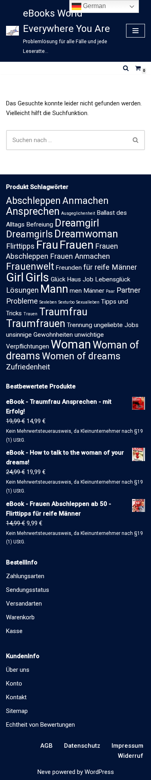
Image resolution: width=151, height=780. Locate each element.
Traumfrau (63, 312)
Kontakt (16, 697)
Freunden (69, 267)
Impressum (127, 745)
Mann (54, 289)
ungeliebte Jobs (116, 325)
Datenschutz (82, 745)
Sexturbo (66, 302)
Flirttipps (20, 246)
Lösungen (22, 290)
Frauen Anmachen (80, 256)
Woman (71, 344)
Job (88, 279)
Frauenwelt (30, 266)
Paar (110, 291)
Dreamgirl (77, 223)
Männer (93, 290)
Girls (37, 277)
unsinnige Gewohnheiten (39, 334)
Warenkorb (20, 617)
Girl (15, 277)
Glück (58, 279)
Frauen (76, 245)
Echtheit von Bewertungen (40, 724)
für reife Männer (110, 267)
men (76, 290)
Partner (128, 290)
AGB (46, 745)
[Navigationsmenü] (135, 31)
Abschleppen (33, 200)
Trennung (79, 325)
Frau (47, 245)
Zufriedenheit (28, 367)
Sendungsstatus (27, 589)
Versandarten (24, 603)
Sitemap (17, 711)
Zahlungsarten (25, 576)
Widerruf (130, 755)
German (93, 5)
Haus (74, 279)
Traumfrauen (35, 323)
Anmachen (85, 200)
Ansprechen (33, 211)
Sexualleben (87, 302)
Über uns (17, 669)
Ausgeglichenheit (78, 213)
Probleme (22, 301)
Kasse (14, 631)
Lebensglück (112, 279)
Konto (14, 683)
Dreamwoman (86, 234)
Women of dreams (81, 356)
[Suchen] (126, 68)
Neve (44, 772)
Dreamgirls (29, 234)
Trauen (30, 314)
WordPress (99, 772)
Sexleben (48, 302)
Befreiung (39, 224)
